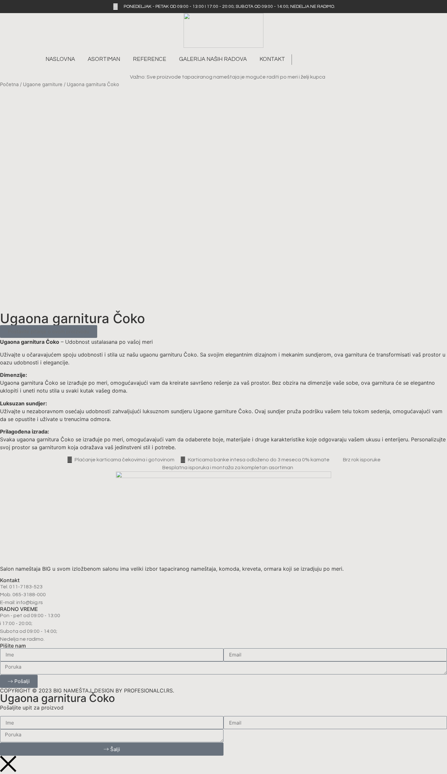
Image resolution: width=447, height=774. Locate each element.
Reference (149, 59)
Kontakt (272, 59)
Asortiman (104, 59)
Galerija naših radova (213, 59)
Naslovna (60, 59)
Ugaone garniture (43, 84)
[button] (300, 59)
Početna (9, 84)
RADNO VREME (19, 609)
